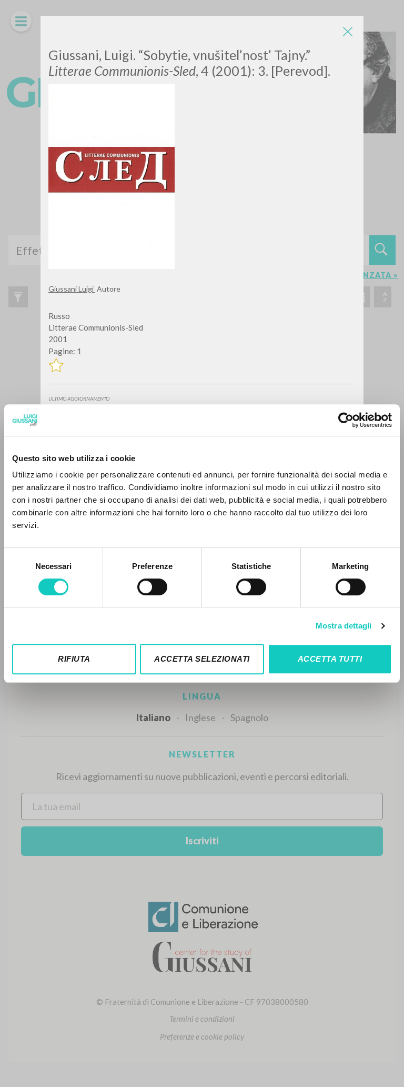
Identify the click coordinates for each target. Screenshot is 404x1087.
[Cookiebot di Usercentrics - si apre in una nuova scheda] (346, 420)
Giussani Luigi (71, 288)
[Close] (347, 31)
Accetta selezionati (202, 658)
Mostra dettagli (344, 625)
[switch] (152, 587)
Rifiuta (74, 658)
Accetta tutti (330, 658)
